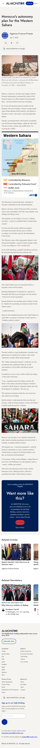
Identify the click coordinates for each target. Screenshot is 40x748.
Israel (3, 662)
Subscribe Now (8, 641)
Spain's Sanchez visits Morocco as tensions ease (15, 563)
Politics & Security (25, 651)
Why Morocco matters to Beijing (15, 605)
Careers (22, 690)
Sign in (36, 3)
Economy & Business (26, 654)
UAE (3, 659)
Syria (3, 675)
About (22, 682)
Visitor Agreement (7, 682)
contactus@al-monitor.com (29, 737)
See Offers (20, 522)
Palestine (4, 664)
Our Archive (24, 662)
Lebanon (4, 672)
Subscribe (29, 3)
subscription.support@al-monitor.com (12, 733)
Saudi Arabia (5, 654)
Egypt (3, 667)
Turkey (4, 651)
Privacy (22, 527)
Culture (22, 659)
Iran (3, 656)
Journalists (23, 684)
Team (22, 687)
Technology (23, 656)
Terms (17, 527)
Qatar (3, 670)
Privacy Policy (6, 684)
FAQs (3, 687)
